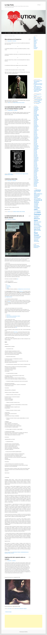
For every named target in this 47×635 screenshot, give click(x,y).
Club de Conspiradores (37, 198)
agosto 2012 (35, 183)
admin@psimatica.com (21, 288)
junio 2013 (35, 173)
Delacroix (18, 608)
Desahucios (38, 210)
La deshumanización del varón (24, 552)
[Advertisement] (38, 64)
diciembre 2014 (36, 157)
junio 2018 (35, 128)
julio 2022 (35, 111)
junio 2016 (35, 140)
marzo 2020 (35, 117)
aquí (17, 278)
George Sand (21, 608)
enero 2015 (35, 156)
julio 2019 (35, 121)
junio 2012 (35, 185)
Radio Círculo (37, 229)
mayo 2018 (35, 129)
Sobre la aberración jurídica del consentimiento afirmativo (38, 81)
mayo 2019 (35, 122)
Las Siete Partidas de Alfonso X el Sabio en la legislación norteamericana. (38, 87)
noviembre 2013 (36, 168)
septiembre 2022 (36, 109)
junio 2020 (35, 116)
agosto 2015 (35, 149)
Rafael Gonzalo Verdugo (37, 236)
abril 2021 (35, 113)
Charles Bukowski (36, 196)
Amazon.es (21, 291)
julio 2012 (35, 184)
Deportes (35, 41)
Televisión (24, 32)
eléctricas (35, 212)
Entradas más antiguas (8, 611)
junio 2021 (35, 112)
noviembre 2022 (36, 107)
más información (27, 288)
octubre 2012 (36, 181)
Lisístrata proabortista (11, 179)
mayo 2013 (35, 174)
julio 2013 (35, 172)
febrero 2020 (35, 118)
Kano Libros (8, 285)
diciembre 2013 (36, 167)
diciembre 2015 (36, 145)
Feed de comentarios (37, 246)
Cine (34, 38)
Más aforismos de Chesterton (13, 39)
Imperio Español (38, 221)
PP (34, 227)
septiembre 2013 (36, 170)
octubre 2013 (36, 169)
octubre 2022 (36, 108)
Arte (5, 32)
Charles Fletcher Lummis (18, 173)
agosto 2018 (35, 127)
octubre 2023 (36, 106)
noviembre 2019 (36, 119)
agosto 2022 (35, 110)
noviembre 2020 (36, 114)
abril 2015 (35, 153)
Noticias (17, 32)
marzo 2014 (35, 164)
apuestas (35, 192)
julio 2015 (35, 150)
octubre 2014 (36, 159)
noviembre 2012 (36, 180)
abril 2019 (35, 123)
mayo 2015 (35, 152)
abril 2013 (35, 175)
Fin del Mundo (36, 215)
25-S (34, 190)
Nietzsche (39, 225)
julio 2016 (35, 139)
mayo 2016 (35, 141)
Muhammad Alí (35, 225)
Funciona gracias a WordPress (24, 631)
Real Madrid (38, 237)
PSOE (36, 227)
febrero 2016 (35, 143)
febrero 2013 (35, 177)
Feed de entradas (36, 245)
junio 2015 (35, 151)
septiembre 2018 (36, 126)
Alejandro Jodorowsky (37, 191)
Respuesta (25, 608)
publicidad (38, 227)
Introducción (8, 314)
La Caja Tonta (9, 5)
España (39, 212)
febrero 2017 (35, 134)
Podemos (40, 226)
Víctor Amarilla (36, 241)
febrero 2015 (35, 155)
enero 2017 (35, 135)
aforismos (14, 102)
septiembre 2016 (36, 137)
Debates (35, 40)
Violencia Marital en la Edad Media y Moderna (13, 316)
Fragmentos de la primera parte (11, 317)
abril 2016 (35, 142)
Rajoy (35, 237)
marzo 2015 (35, 154)
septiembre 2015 (36, 148)
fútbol (39, 215)
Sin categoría (28, 32)
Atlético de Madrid (37, 193)
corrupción (36, 203)
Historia (9, 173)
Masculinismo (36, 224)
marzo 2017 (35, 133)
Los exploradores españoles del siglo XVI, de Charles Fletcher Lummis (38, 90)
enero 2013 (35, 178)
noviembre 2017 (36, 130)
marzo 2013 (35, 176)
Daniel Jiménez (15, 552)
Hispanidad (6, 174)
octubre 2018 (36, 125)
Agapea (7, 287)
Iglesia (35, 221)
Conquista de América (25, 173)
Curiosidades (9, 32)
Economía (35, 42)
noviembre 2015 (36, 146)
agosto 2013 (35, 171)
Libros (20, 32)
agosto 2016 (35, 138)
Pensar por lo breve (36, 226)
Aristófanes (14, 211)
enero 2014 (35, 166)
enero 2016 (35, 144)
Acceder (35, 244)
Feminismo (17, 211)
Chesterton (17, 102)
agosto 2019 (35, 120)
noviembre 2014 (36, 158)
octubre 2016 (36, 136)
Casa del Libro (8, 286)
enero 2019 (35, 124)
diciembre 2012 (36, 179)
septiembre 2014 (36, 160)
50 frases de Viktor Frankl (38, 99)
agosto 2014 (35, 161)
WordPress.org (36, 247)
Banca (41, 193)
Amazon (9, 301)
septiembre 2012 (36, 182)
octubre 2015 (36, 147)
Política (13, 32)
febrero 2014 (35, 165)
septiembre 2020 (36, 115)
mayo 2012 (35, 186)
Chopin (15, 608)
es (6, 284)
